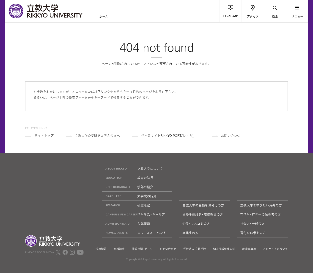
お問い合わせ (168, 249)
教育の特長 (145, 177)
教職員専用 (249, 249)
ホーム (103, 16)
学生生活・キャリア (151, 214)
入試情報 (143, 223)
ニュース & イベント (151, 232)
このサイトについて (275, 249)
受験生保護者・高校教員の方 (202, 214)
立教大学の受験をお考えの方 (203, 205)
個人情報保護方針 (224, 249)
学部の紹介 (145, 186)
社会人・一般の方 (252, 223)
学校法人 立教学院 (194, 249)
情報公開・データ (142, 249)
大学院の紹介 (146, 196)
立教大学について (150, 168)
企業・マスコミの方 (196, 223)
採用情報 (101, 249)
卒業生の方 (190, 232)
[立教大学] (48, 11)
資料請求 (119, 249)
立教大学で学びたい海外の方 (261, 205)
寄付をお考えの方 (253, 232)
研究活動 (143, 205)
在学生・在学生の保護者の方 (260, 214)
